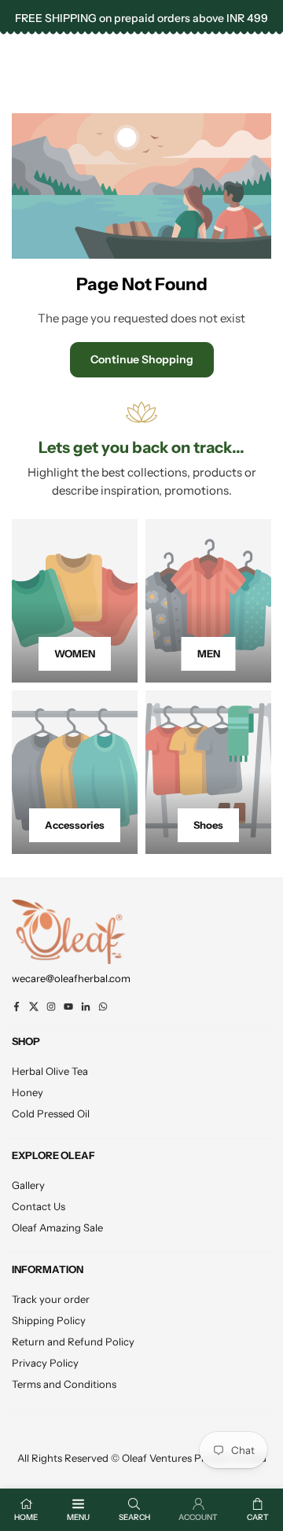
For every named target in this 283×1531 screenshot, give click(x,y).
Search (134, 1517)
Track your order (51, 1299)
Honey (27, 1092)
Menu (78, 1517)
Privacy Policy (45, 1362)
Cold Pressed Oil (51, 1113)
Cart (258, 1517)
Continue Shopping (141, 359)
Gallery (28, 1185)
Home (26, 1517)
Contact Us (38, 1206)
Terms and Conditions (64, 1384)
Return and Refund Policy (73, 1341)
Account (198, 1517)
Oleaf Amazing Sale (57, 1227)
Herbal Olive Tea (50, 1071)
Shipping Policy (49, 1320)
